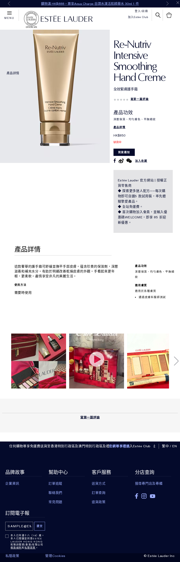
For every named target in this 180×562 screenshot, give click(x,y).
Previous (9, 3)
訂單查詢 (99, 493)
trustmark (31, 19)
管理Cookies (55, 556)
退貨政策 (99, 502)
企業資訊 (12, 483)
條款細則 (16, 547)
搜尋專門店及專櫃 (149, 483)
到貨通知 (124, 152)
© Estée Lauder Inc (159, 556)
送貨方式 (99, 483)
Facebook (136, 496)
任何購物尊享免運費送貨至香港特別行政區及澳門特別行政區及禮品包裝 (64, 446)
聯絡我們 (55, 493)
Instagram (144, 496)
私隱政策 (30, 547)
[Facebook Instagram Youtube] (153, 495)
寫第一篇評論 (140, 99)
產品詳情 (13, 73)
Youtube (152, 496)
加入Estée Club (138, 17)
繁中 (165, 446)
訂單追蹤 (55, 483)
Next (167, 3)
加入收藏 (141, 161)
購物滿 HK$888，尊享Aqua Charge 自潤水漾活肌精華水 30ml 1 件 (90, 4)
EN (174, 446)
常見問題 (55, 502)
